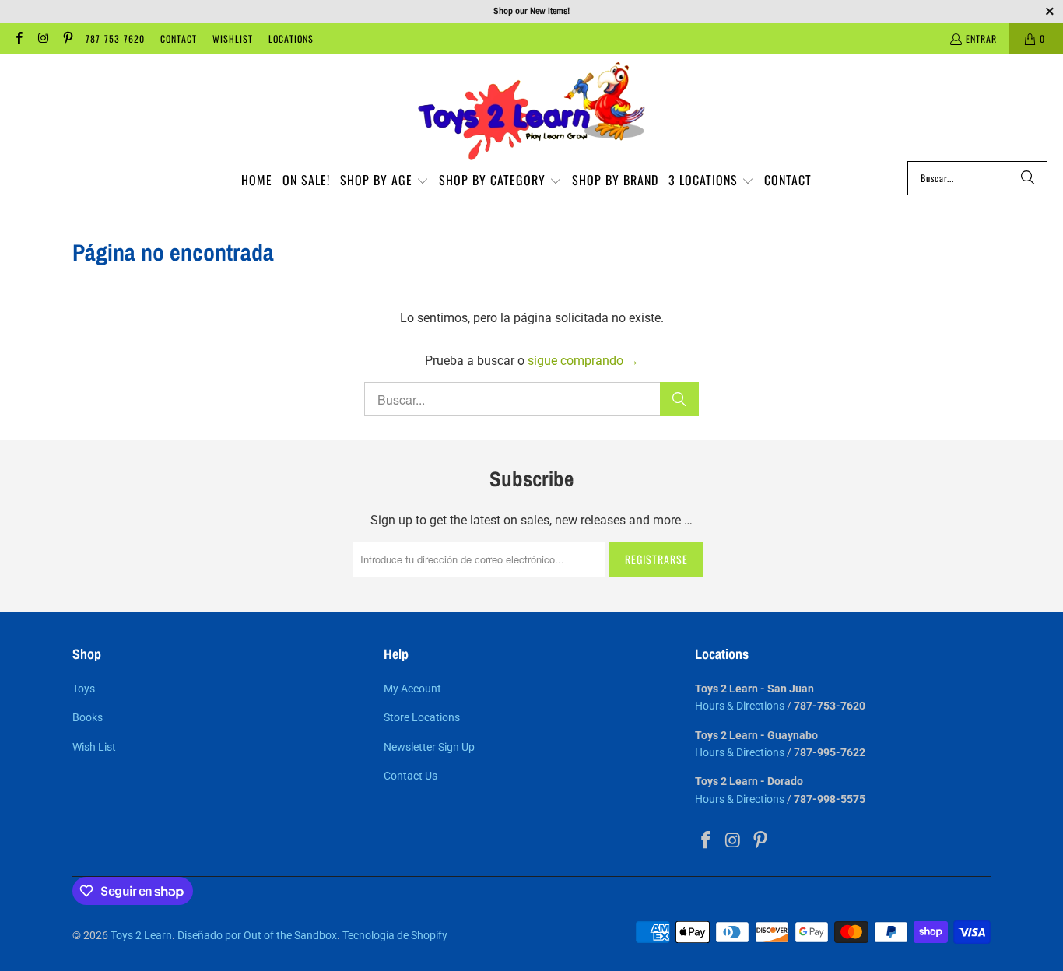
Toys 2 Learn (141, 935)
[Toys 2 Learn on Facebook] (18, 38)
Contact (178, 38)
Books (87, 717)
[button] (384, 181)
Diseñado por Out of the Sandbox (257, 935)
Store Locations (422, 717)
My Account (412, 688)
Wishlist (232, 38)
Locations (291, 38)
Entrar (981, 38)
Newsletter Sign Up (429, 747)
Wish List (94, 747)
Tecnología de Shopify (394, 935)
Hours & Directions (739, 705)
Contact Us (410, 775)
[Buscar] (1028, 178)
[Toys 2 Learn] (531, 111)
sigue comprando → (583, 360)
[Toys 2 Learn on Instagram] (42, 38)
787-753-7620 (115, 38)
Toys (83, 688)
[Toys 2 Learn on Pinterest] (67, 38)
